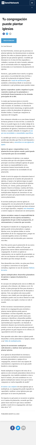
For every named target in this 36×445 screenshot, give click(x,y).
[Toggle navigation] (32, 7)
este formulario (29, 208)
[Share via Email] (10, 35)
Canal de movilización (18, 80)
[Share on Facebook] (4, 35)
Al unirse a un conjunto (9, 387)
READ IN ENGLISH (9, 40)
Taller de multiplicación (13, 341)
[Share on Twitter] (7, 35)
